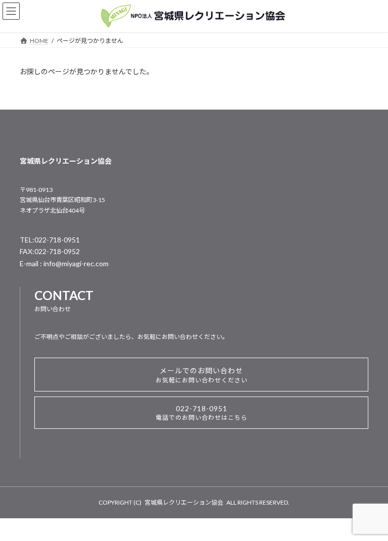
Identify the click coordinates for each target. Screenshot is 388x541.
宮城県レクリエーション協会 (183, 502)
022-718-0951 (202, 412)
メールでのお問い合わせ (202, 375)
